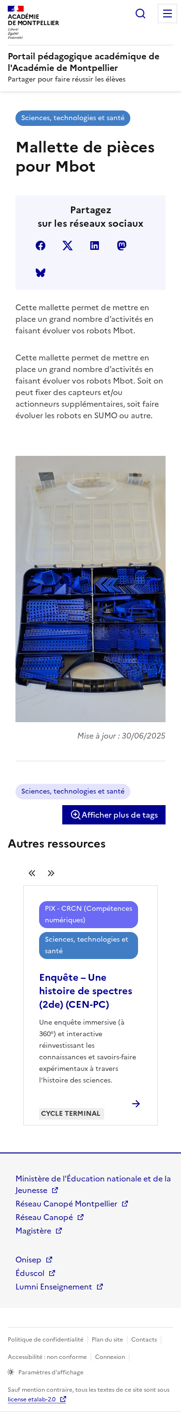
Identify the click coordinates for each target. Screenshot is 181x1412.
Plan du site (107, 1339)
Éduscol (29, 1273)
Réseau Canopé (44, 1217)
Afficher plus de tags (120, 815)
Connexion (110, 1357)
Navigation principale (167, 13)
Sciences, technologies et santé (73, 118)
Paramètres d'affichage (51, 1372)
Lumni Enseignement (53, 1286)
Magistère (33, 1230)
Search (140, 13)
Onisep (28, 1259)
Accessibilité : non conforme (47, 1357)
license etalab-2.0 (32, 1399)
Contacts (144, 1339)
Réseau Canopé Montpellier (66, 1203)
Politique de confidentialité (46, 1339)
